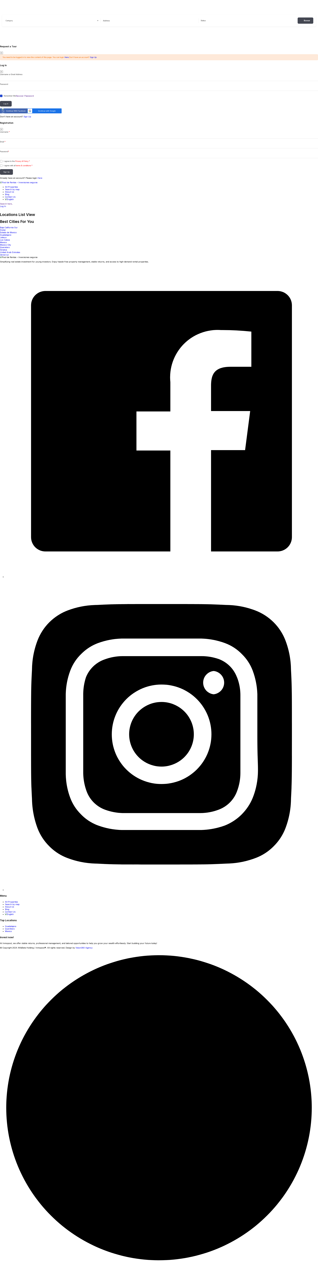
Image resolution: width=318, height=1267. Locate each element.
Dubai (2, 230)
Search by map (12, 189)
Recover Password (25, 96)
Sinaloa (3, 250)
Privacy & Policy (21, 161)
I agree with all (18, 165)
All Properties (11, 187)
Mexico (3, 242)
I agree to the (17, 161)
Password (4, 84)
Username (5, 132)
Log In (5, 104)
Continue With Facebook (16, 111)
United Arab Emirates (10, 252)
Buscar (307, 20)
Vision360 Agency (84, 947)
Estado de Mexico (8, 232)
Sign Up (93, 57)
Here (40, 178)
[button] (44, 110)
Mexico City (5, 245)
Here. (66, 57)
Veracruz (4, 255)
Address (106, 21)
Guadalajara (5, 235)
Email (2, 142)
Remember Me (10, 96)
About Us (9, 192)
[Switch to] (9, 199)
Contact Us (10, 197)
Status (203, 20)
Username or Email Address (11, 74)
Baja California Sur (9, 227)
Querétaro (10, 929)
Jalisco (3, 237)
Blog (7, 194)
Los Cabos (5, 240)
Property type (11, 21)
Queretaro (5, 247)
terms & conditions (23, 165)
